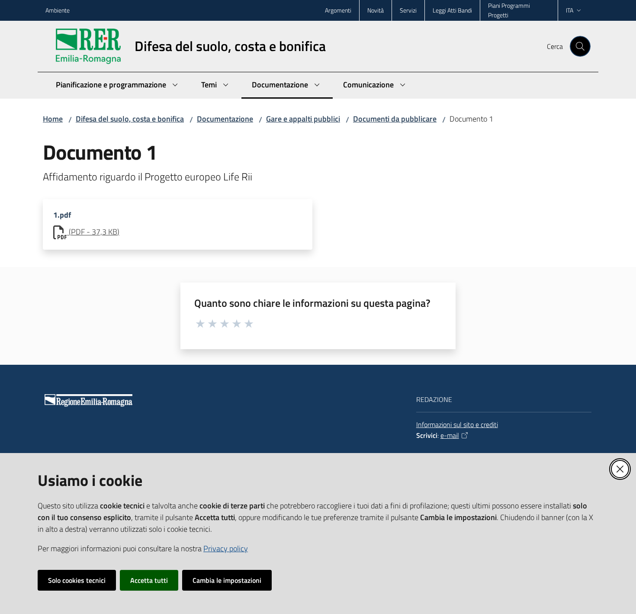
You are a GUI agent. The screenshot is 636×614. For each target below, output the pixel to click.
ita (569, 10)
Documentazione (225, 119)
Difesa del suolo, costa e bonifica (130, 119)
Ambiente (57, 10)
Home (53, 119)
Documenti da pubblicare (395, 119)
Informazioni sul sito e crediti (457, 424)
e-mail (449, 435)
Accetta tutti (149, 580)
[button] (580, 46)
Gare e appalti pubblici (303, 119)
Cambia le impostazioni (227, 580)
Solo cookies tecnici (77, 580)
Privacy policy (225, 548)
